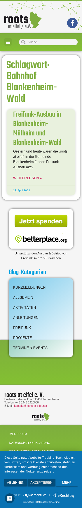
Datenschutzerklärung (29, 442)
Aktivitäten (24, 307)
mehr (67, 482)
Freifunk (22, 328)
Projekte (22, 338)
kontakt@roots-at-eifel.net (30, 405)
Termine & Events (30, 348)
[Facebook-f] (72, 23)
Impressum (18, 434)
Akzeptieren (41, 482)
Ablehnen (15, 482)
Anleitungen (25, 318)
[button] (8, 42)
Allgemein (23, 297)
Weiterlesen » (27, 178)
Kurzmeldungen (29, 287)
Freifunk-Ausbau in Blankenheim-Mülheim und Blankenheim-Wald (37, 129)
